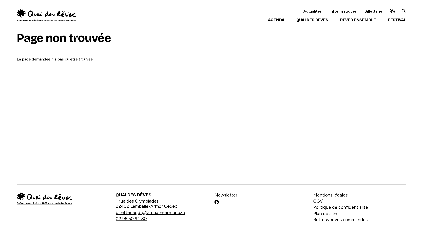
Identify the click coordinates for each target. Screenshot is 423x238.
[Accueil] (47, 15)
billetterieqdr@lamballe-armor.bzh (150, 212)
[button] (392, 11)
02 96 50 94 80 (131, 218)
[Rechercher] (403, 11)
